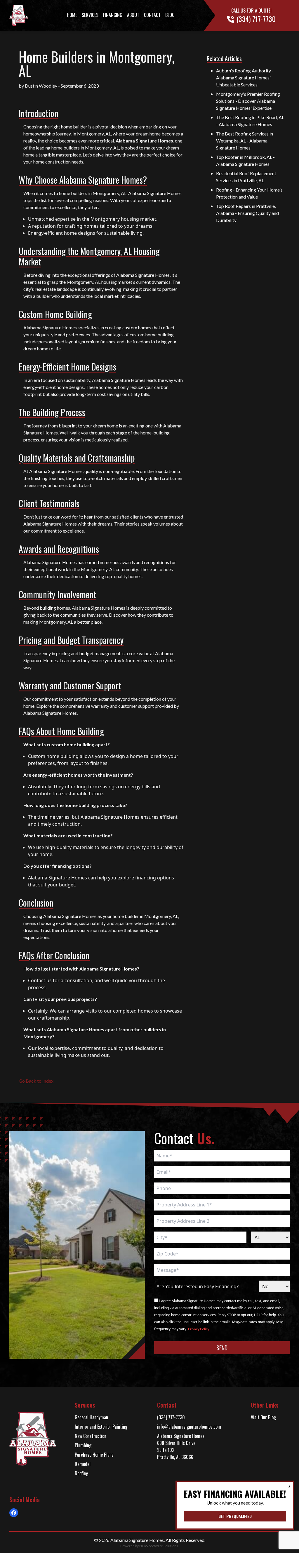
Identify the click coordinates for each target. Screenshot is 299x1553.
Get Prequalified (235, 1516)
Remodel (83, 1463)
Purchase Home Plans (94, 1454)
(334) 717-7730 (171, 1417)
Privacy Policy (198, 1329)
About (133, 14)
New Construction (90, 1435)
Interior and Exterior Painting (101, 1426)
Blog (170, 14)
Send (221, 1347)
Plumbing (83, 1445)
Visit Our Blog (263, 1417)
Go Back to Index (36, 1081)
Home (72, 14)
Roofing (81, 1473)
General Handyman (91, 1417)
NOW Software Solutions (158, 1546)
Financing (112, 14)
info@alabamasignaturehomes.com (189, 1426)
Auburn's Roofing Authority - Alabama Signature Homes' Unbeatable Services (245, 77)
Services (90, 14)
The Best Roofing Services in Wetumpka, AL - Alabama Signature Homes (244, 140)
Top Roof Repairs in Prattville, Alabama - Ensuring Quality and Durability (247, 213)
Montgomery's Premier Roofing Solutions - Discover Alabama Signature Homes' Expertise (248, 101)
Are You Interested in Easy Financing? (198, 1286)
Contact (152, 14)
